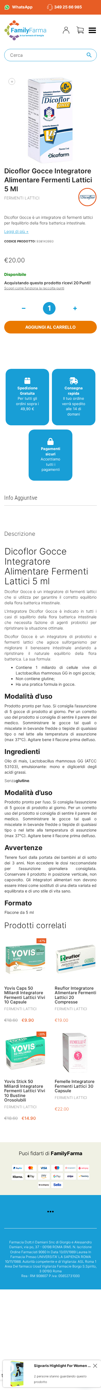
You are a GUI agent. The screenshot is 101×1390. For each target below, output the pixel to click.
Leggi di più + (16, 231)
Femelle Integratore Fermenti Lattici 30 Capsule (75, 1086)
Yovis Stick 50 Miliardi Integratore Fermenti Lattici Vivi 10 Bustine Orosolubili (24, 1091)
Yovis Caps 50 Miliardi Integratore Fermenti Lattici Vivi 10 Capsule (24, 995)
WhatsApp (22, 6)
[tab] (50, 534)
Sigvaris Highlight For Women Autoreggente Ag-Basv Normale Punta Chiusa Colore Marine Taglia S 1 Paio (62, 1365)
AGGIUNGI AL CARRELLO (50, 327)
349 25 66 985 (68, 6)
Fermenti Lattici (22, 198)
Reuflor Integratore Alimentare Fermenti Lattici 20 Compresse (75, 995)
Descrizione (19, 533)
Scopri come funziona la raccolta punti (34, 288)
